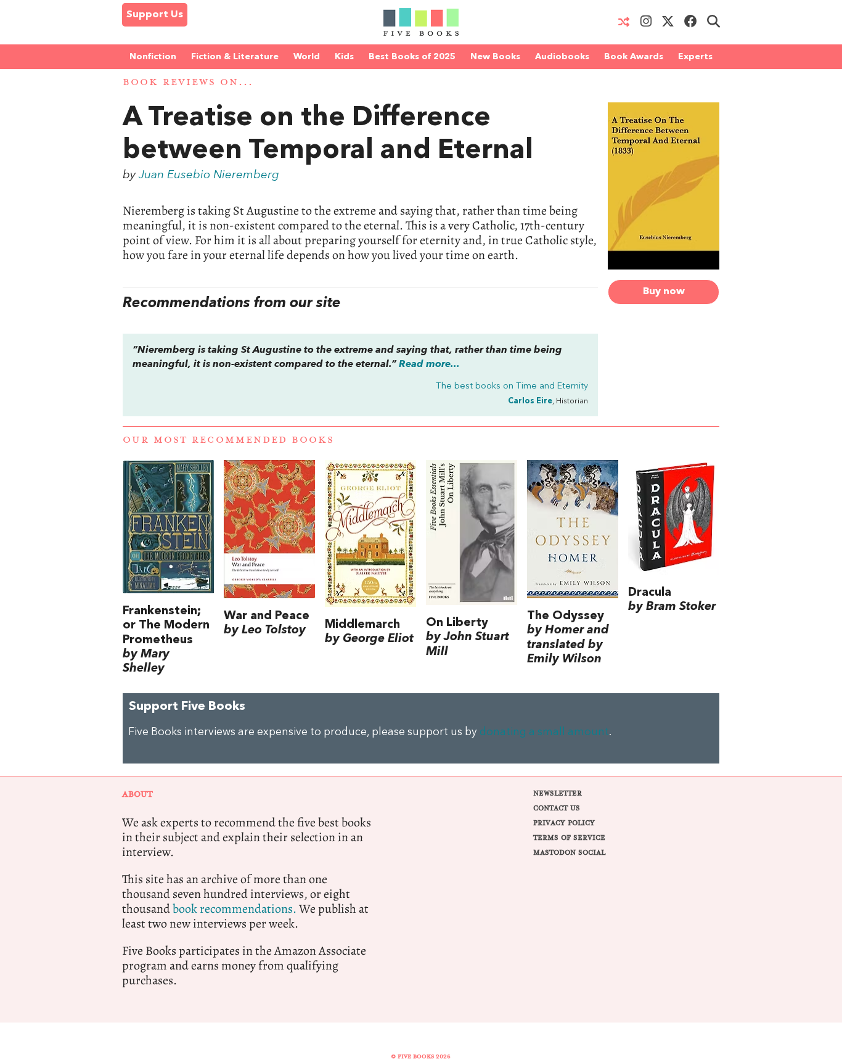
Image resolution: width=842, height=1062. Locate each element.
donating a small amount (544, 732)
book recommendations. (234, 908)
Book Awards (633, 56)
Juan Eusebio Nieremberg (209, 175)
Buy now (664, 292)
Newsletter (557, 793)
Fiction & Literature (235, 56)
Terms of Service (569, 837)
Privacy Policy (564, 823)
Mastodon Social (569, 852)
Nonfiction (152, 56)
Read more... (429, 364)
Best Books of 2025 (412, 56)
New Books (495, 56)
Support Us (154, 15)
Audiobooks (562, 56)
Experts (695, 56)
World (306, 56)
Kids (344, 56)
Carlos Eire (530, 401)
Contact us (556, 808)
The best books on (512, 386)
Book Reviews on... (188, 82)
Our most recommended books (228, 440)
